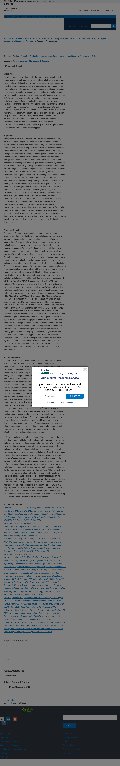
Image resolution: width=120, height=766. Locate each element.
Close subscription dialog (85, 369)
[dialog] (60, 387)
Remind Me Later (67, 402)
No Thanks (50, 402)
